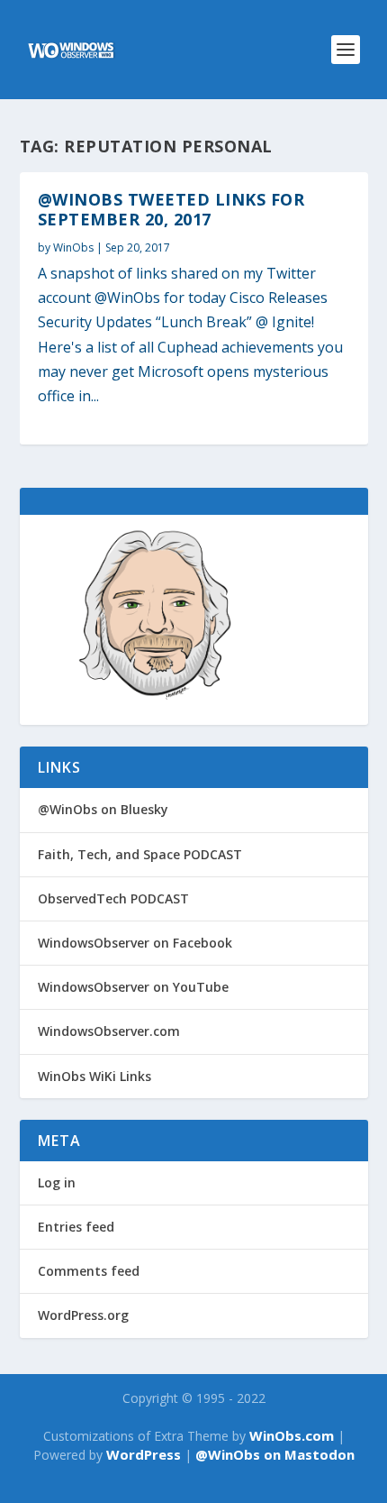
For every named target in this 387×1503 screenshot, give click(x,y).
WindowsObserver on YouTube (133, 986)
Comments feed (89, 1270)
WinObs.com (291, 1435)
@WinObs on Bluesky (103, 809)
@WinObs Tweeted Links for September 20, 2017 (171, 209)
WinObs (73, 247)
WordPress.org (83, 1315)
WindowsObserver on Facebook (135, 942)
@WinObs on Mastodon (275, 1454)
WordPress (143, 1454)
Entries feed (76, 1226)
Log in (57, 1182)
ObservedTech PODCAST (113, 898)
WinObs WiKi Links (94, 1076)
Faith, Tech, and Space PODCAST (140, 854)
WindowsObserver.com (109, 1031)
